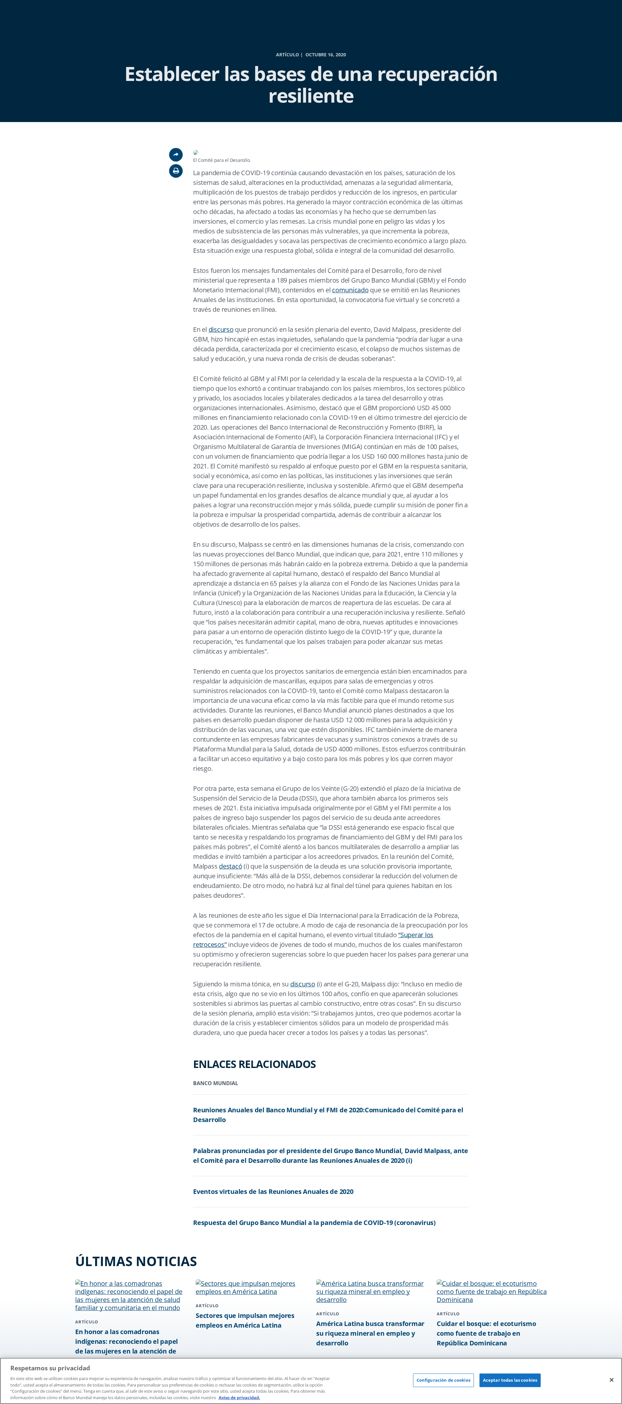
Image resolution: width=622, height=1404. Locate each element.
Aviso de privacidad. (239, 1397)
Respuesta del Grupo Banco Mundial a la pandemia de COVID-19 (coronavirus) (314, 1222)
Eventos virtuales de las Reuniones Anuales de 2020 (273, 1191)
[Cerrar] (612, 1380)
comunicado (350, 290)
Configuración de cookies (443, 1380)
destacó (230, 866)
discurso (221, 329)
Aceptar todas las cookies (510, 1380)
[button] (176, 171)
